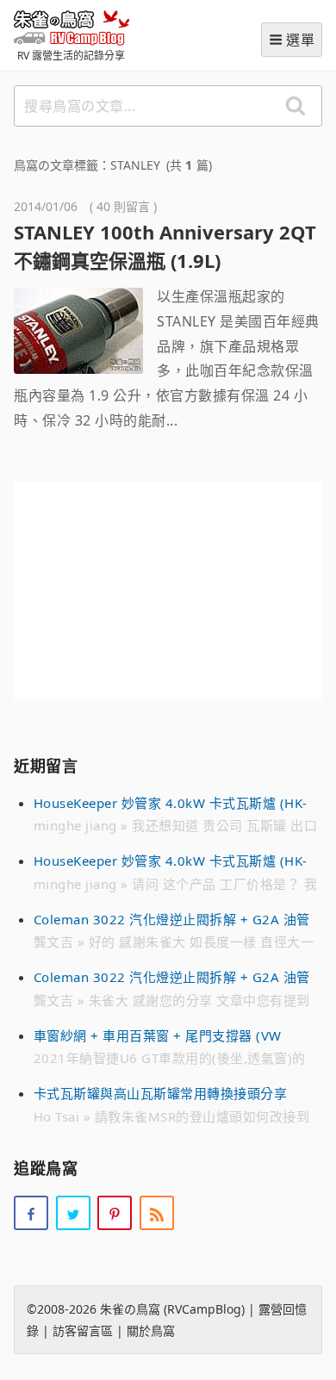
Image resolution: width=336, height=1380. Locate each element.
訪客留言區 (83, 1330)
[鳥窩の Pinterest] (114, 1213)
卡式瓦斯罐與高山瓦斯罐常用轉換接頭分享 (161, 1093)
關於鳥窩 (151, 1330)
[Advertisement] (168, 591)
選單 (300, 39)
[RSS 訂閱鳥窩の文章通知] (157, 1213)
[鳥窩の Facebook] (31, 1213)
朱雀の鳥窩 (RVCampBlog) (71, 26)
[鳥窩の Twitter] (73, 1213)
